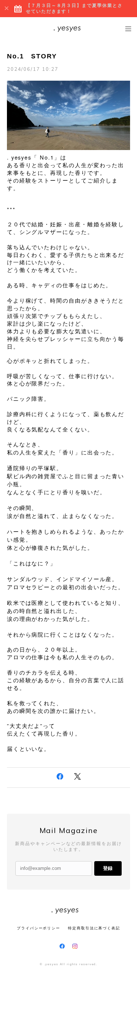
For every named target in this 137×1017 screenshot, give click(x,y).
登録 (108, 868)
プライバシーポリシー (38, 928)
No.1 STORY (32, 56)
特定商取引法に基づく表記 (94, 928)
